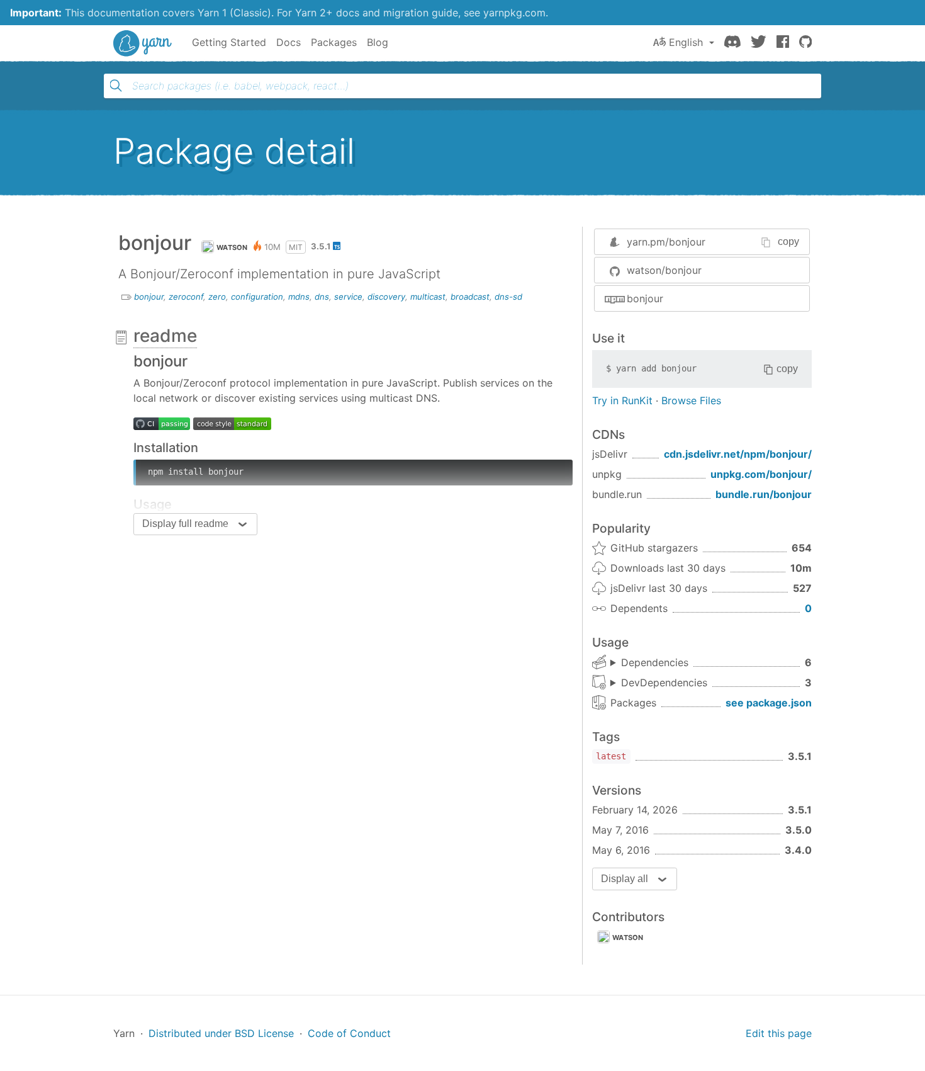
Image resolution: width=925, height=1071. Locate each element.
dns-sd (508, 297)
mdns (299, 297)
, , (658, 683)
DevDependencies (664, 682)
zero (217, 297)
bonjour (149, 297)
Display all (624, 878)
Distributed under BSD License (221, 1033)
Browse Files (691, 400)
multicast (428, 297)
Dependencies (654, 662)
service (348, 297)
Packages (334, 42)
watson (232, 247)
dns (322, 297)
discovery (386, 297)
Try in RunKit (622, 400)
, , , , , (649, 663)
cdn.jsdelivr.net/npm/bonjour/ (738, 454)
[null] (161, 423)
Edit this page (779, 1033)
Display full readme (185, 523)
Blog (377, 42)
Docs (288, 42)
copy (788, 241)
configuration (257, 297)
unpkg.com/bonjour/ (761, 474)
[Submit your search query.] (116, 86)
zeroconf (186, 297)
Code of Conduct (349, 1033)
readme (165, 335)
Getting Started (229, 42)
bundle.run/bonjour (763, 494)
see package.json (769, 702)
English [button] (686, 42)
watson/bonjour (664, 270)
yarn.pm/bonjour (666, 241)
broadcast (470, 297)
